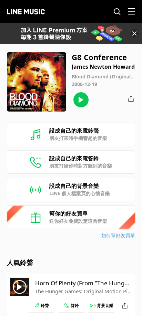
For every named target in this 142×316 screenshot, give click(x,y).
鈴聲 (45, 305)
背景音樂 (105, 305)
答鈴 (75, 305)
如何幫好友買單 (118, 235)
